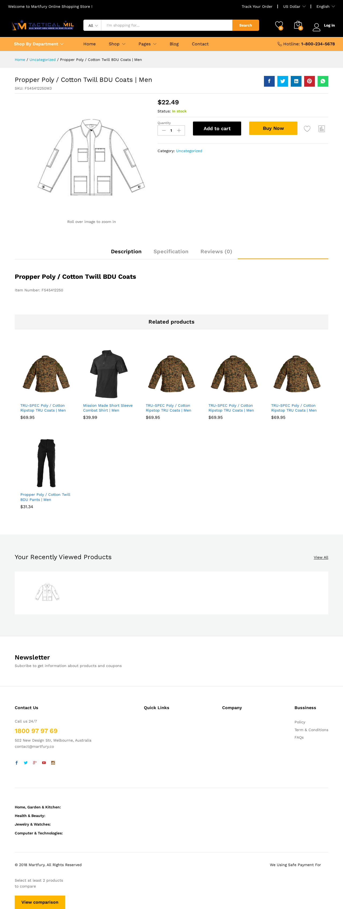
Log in (329, 25)
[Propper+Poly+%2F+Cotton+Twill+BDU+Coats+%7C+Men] (282, 81)
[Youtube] (44, 763)
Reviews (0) (216, 251)
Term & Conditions (311, 730)
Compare (321, 128)
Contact (200, 44)
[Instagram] (53, 763)
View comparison (39, 902)
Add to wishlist (307, 128)
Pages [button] (145, 44)
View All (321, 557)
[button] (33, 396)
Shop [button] (114, 44)
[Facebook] (16, 763)
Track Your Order (257, 6)
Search (245, 25)
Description (126, 251)
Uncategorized (189, 151)
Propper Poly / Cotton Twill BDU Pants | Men (45, 496)
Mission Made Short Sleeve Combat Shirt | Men (108, 407)
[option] (47, 592)
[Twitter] (25, 763)
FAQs (299, 737)
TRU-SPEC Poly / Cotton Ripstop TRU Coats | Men (43, 407)
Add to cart (217, 128)
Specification (171, 251)
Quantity (164, 122)
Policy (299, 722)
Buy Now (273, 128)
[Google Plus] (34, 763)
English (323, 6)
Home (89, 44)
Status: (164, 111)
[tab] (126, 254)
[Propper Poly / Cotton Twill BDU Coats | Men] (269, 81)
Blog (174, 44)
